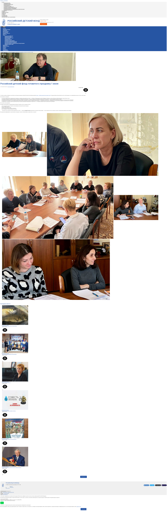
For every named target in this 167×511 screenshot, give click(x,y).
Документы (4, 10)
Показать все (83, 476)
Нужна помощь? (5, 12)
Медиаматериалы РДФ (9, 44)
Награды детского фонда (9, 40)
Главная (4, 28)
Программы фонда (6, 29)
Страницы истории (8, 39)
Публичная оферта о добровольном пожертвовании (14, 9)
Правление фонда (7, 3)
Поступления (5, 32)
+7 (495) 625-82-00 (6, 493)
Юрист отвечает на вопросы (6, 382)
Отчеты (3, 11)
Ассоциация (4, 15)
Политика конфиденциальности (10, 7)
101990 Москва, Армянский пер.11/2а (8, 492)
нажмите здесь (78, 506)
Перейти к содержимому (4, 0)
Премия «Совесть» (6, 33)
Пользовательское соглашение (10, 8)
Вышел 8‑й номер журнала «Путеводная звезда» (9, 439)
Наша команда (7, 5)
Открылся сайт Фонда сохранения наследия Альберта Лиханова (11, 467)
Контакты (5, 34)
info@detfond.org (5, 494)
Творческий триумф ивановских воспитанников (9, 354)
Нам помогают (6, 31)
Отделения (5, 30)
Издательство (5, 16)
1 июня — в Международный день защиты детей (43, 95)
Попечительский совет (8, 4)
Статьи (3, 14)
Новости (4, 13)
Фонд (3, 2)
